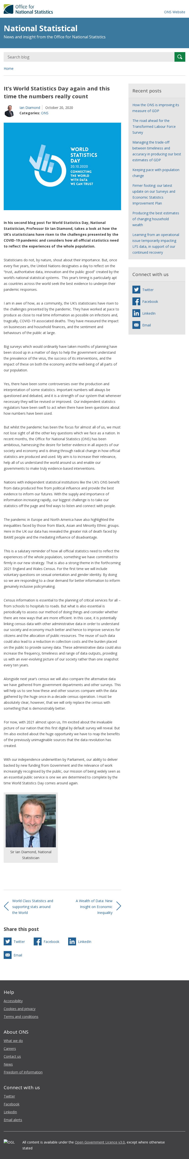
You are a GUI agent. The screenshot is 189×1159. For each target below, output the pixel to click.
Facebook (11, 1104)
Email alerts (13, 1119)
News (8, 1064)
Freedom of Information (23, 1072)
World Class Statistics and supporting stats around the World (32, 906)
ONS (44, 113)
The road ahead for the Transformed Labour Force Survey (154, 126)
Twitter (9, 1096)
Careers (10, 1048)
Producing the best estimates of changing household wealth (155, 219)
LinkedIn (10, 1112)
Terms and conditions (21, 1016)
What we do (13, 1040)
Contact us (12, 1056)
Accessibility (13, 1000)
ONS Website (174, 12)
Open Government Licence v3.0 (100, 1142)
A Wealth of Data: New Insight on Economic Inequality (94, 906)
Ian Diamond (29, 107)
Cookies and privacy (19, 1008)
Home (9, 68)
